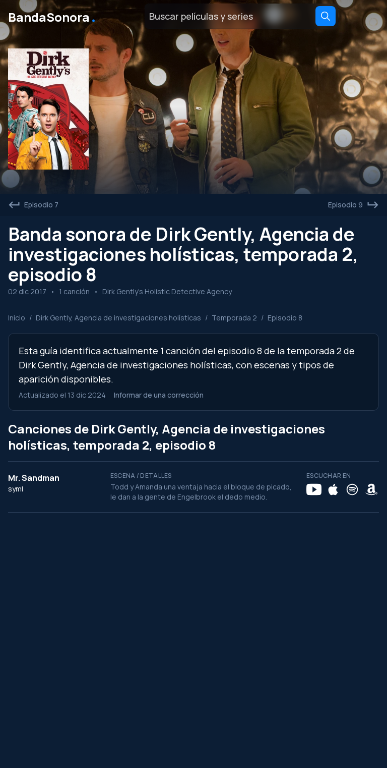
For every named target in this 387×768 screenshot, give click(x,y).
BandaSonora (52, 16)
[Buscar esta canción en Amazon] (371, 489)
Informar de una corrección (159, 395)
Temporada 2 (234, 317)
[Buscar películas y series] (325, 16)
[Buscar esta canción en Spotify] (352, 489)
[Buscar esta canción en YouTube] (313, 489)
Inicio (16, 317)
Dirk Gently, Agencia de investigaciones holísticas (118, 317)
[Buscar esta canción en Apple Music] (333, 489)
